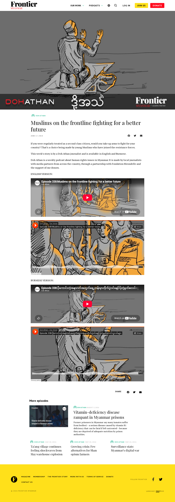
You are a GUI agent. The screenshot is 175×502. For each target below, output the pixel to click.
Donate (157, 5)
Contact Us (27, 482)
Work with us (77, 477)
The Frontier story (58, 477)
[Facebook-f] (153, 479)
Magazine (25, 477)
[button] (129, 136)
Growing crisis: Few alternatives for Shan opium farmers (84, 450)
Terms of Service (95, 477)
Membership (39, 477)
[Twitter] (160, 479)
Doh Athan (81, 407)
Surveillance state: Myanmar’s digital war (125, 448)
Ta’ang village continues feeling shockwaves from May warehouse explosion (46, 450)
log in (126, 5)
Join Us (141, 5)
